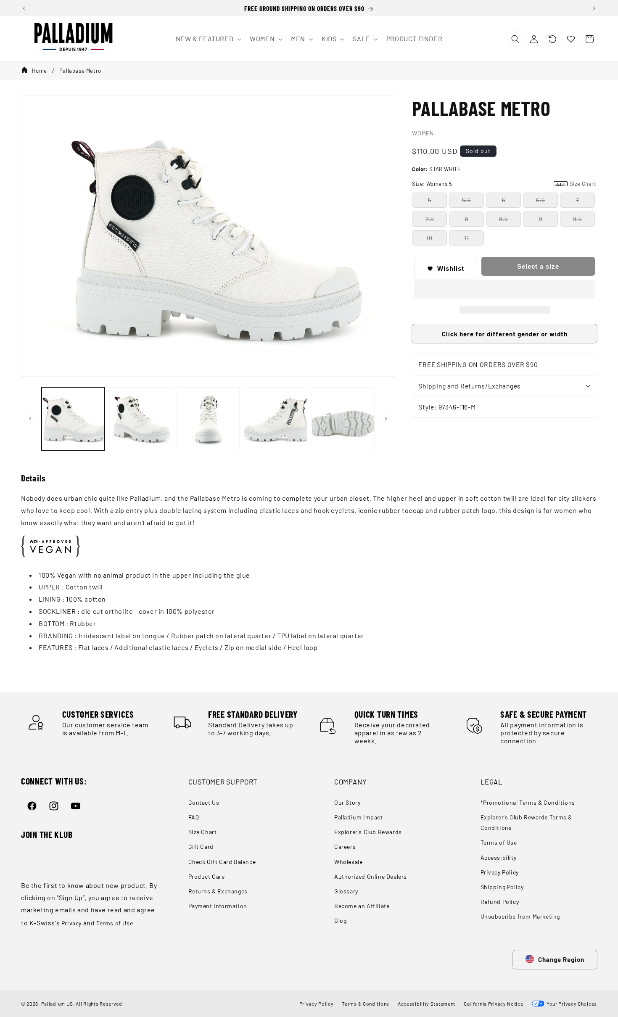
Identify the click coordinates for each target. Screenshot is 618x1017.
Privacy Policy (500, 872)
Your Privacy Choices (570, 1003)
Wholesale (348, 861)
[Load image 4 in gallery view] (275, 418)
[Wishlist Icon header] (571, 39)
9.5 (577, 218)
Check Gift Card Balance (222, 861)
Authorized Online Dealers (370, 876)
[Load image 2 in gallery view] (140, 418)
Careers (345, 846)
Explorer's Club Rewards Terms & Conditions (527, 822)
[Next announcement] (594, 8)
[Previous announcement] (24, 8)
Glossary (346, 891)
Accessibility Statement (426, 1003)
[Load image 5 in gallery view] (343, 418)
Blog (340, 920)
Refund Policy (500, 901)
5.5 (466, 199)
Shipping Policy (502, 886)
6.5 (540, 199)
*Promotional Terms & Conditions (528, 802)
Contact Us (203, 802)
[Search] (515, 39)
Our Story (347, 802)
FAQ (193, 817)
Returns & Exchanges (218, 891)
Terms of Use (114, 923)
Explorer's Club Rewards (368, 831)
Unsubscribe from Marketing (520, 916)
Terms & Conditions (365, 1003)
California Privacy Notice (493, 1003)
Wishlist (450, 268)
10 (429, 237)
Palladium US (57, 1003)
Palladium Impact (358, 817)
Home (39, 70)
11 (466, 237)
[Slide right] (386, 418)
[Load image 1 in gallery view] (73, 418)
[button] (552, 39)
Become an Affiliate (361, 905)
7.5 (429, 218)
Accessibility (499, 857)
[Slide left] (30, 418)
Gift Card (201, 846)
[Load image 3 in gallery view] (208, 418)
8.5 (503, 218)
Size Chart (202, 831)
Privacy (71, 923)
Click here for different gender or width (505, 334)
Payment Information (217, 905)
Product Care (206, 876)
